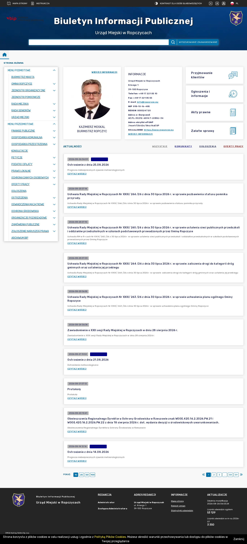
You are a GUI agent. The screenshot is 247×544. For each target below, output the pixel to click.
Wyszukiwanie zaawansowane (198, 42)
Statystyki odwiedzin (182, 510)
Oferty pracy (233, 146)
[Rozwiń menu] (54, 84)
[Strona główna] (4, 54)
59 (236, 474)
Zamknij (238, 539)
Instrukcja (43, 3)
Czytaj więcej (77, 174)
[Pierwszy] (203, 475)
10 (76, 474)
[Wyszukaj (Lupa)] (173, 42)
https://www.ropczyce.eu (159, 130)
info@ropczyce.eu (147, 102)
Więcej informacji (140, 134)
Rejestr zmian (178, 506)
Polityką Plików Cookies (110, 537)
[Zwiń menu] (54, 70)
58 (230, 474)
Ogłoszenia (207, 146)
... (225, 474)
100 (93, 474)
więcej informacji (104, 72)
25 (81, 474)
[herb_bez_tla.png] (236, 18)
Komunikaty (183, 146)
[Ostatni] (241, 475)
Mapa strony (20, 3)
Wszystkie (160, 146)
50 (87, 474)
